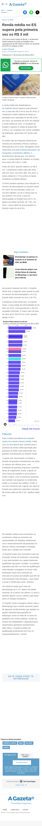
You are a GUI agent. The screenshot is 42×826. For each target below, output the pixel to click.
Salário (29, 743)
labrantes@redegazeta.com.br (18, 51)
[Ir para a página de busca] (6, 4)
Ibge (21, 743)
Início (2, 10)
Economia (4, 12)
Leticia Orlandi (8, 49)
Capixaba (9, 10)
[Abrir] (3, 4)
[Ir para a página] (17, 4)
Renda (6, 747)
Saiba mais (20, 785)
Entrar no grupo (26, 68)
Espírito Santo (11, 108)
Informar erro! (22, 762)
